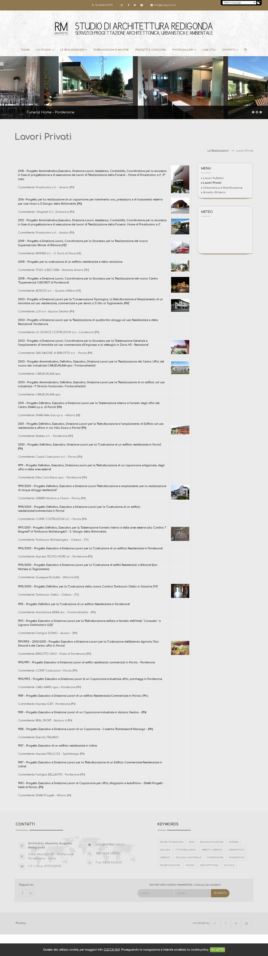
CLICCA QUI (112, 949)
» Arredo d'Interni (213, 192)
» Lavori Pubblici (212, 178)
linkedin (31, 892)
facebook (22, 892)
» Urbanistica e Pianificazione (222, 187)
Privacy (21, 923)
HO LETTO (217, 949)
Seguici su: (26, 884)
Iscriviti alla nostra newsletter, (185, 884)
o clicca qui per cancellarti (207, 885)
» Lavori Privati (211, 182)
